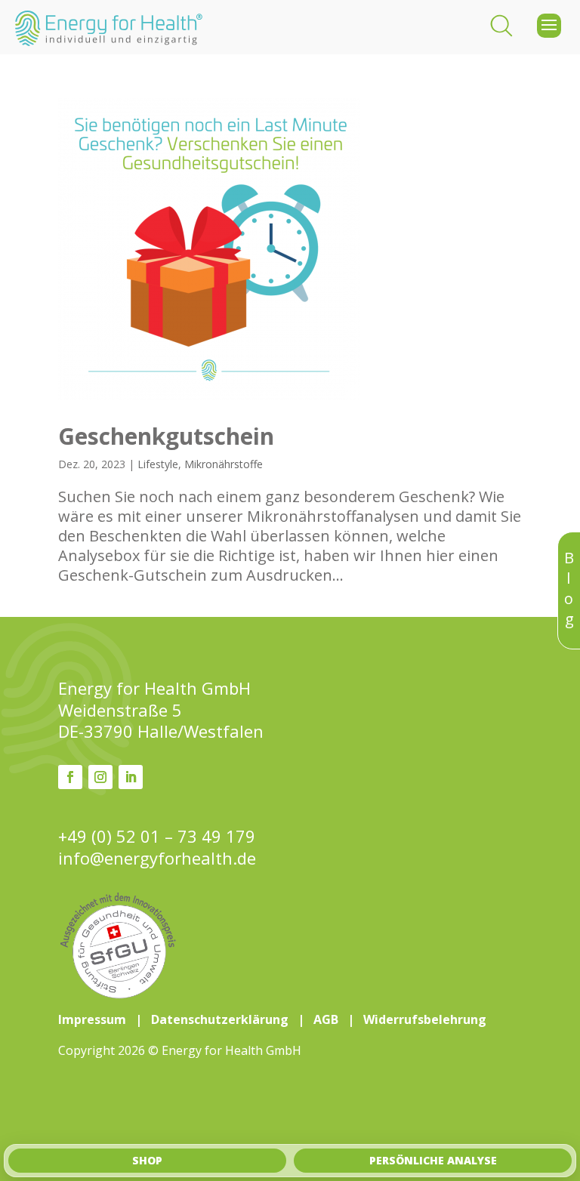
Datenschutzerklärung (219, 1019)
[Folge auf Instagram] (100, 777)
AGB (325, 1019)
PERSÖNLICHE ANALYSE (433, 1160)
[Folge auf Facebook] (70, 777)
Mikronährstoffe (223, 464)
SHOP (147, 1160)
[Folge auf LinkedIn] (131, 777)
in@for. (157, 858)
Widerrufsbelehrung (424, 1019)
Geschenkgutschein (166, 436)
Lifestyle (157, 464)
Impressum (92, 1019)
